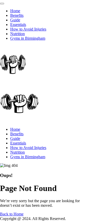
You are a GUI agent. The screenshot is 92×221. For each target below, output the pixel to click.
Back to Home (12, 214)
